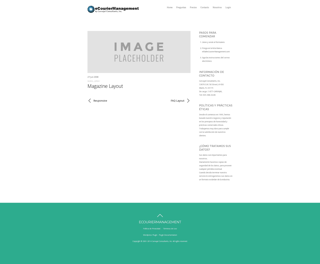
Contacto (204, 7)
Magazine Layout (105, 86)
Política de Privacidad (151, 228)
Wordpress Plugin (150, 235)
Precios (193, 7)
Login (228, 7)
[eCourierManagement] (113, 12)
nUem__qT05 (93, 81)
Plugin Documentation (168, 235)
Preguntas (181, 7)
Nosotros (217, 7)
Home (169, 7)
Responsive (100, 100)
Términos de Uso (170, 228)
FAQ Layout (177, 100)
